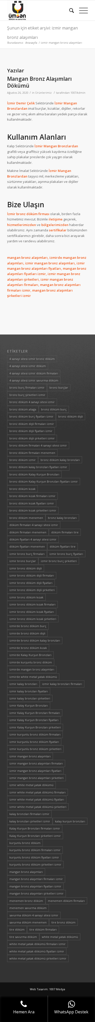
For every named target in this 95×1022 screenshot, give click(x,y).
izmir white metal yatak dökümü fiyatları (36, 799)
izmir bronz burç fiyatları (66, 554)
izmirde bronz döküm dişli (27, 633)
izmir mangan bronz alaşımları (30, 756)
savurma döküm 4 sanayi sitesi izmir (33, 915)
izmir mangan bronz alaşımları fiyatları (35, 771)
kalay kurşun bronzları (70, 821)
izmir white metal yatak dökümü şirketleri (37, 807)
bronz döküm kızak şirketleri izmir (32, 510)
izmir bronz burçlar (22, 561)
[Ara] (69, 10)
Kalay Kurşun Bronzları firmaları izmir (34, 828)
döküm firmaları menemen (27, 532)
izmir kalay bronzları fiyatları (28, 691)
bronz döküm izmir (22, 460)
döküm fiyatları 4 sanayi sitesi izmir (32, 539)
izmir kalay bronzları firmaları (62, 684)
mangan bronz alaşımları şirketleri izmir (36, 893)
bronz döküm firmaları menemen (32, 453)
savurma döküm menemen (28, 922)
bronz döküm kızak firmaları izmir (32, 496)
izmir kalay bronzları (23, 684)
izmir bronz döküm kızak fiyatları (31, 612)
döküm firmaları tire (65, 532)
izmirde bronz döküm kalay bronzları (34, 640)
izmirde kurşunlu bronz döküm (30, 662)
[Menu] (81, 10)
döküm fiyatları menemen (27, 546)
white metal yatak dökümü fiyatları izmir (36, 951)
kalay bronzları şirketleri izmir (29, 821)
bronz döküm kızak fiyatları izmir (31, 503)
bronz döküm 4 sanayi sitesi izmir (32, 402)
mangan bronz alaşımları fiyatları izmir (35, 886)
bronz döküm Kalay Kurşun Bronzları (34, 474)
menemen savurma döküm (28, 908)
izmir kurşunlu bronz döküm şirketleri (35, 749)
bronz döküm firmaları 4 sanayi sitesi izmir (38, 445)
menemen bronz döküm (26, 901)
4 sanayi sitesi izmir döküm (27, 366)
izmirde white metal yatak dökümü (33, 677)
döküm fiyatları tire (62, 546)
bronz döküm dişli (70, 416)
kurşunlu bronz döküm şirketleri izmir (35, 864)
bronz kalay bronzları (62, 518)
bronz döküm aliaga (22, 409)
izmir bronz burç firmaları (27, 554)
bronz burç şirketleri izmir (27, 395)
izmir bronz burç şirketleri (59, 561)
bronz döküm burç (54, 409)
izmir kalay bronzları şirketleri (29, 698)
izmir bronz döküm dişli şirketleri (32, 590)
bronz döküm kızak (22, 489)
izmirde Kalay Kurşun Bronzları (30, 655)
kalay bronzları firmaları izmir (29, 814)
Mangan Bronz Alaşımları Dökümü (39, 82)
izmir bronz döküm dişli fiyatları (30, 583)
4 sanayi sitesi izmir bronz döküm (32, 359)
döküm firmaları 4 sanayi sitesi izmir (33, 525)
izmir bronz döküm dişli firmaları (31, 575)
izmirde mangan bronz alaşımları (31, 669)
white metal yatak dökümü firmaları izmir (37, 944)
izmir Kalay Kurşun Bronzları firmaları (34, 713)
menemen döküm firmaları (66, 901)
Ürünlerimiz (43, 92)
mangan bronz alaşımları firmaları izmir (36, 879)
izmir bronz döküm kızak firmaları (32, 604)
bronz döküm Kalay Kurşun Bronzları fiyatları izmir (43, 481)
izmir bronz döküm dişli (25, 568)
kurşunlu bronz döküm (25, 843)
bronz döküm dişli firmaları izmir (31, 424)
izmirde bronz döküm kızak (28, 648)
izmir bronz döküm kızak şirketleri (32, 619)
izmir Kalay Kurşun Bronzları (28, 705)
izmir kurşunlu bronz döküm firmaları (35, 734)
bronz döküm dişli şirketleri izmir (32, 438)
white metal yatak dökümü (60, 937)
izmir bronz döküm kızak (26, 597)
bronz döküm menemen (26, 518)
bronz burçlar (58, 387)
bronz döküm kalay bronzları (60, 460)
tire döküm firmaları (43, 929)
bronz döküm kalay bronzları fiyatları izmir (38, 467)
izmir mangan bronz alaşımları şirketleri (36, 778)
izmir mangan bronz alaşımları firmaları (36, 763)
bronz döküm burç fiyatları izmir (31, 416)
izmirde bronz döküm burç (27, 626)
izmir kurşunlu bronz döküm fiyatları (34, 742)
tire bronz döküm (63, 922)
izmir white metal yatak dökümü (31, 785)
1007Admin (77, 92)
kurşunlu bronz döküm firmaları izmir (35, 850)
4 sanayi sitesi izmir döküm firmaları (33, 373)
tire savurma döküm (23, 937)
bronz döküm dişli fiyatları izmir (30, 431)
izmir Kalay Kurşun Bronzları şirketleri (35, 727)
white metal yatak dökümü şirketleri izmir (37, 958)
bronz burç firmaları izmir (27, 387)
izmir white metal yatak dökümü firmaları (37, 792)
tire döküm (17, 929)
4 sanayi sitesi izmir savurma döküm (33, 380)
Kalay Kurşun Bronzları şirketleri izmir (35, 836)
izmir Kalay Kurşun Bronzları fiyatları (34, 720)
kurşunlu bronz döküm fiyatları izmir (34, 857)
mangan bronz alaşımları (26, 872)
